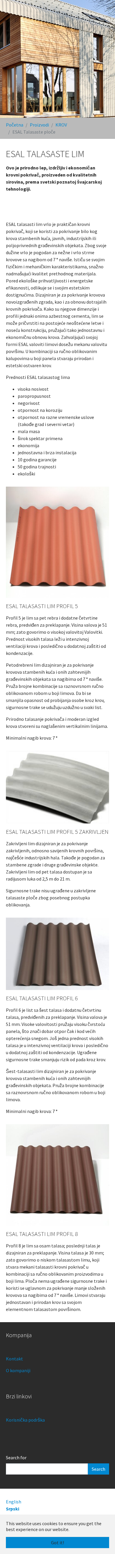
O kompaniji (18, 1370)
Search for (16, 1457)
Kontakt (14, 1359)
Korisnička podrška (25, 1420)
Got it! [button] (57, 1542)
